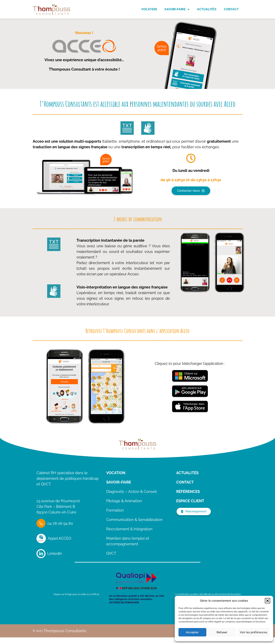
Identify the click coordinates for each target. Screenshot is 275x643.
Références (188, 491)
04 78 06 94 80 (60, 523)
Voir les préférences (253, 632)
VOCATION (115, 473)
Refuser (222, 632)
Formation (115, 510)
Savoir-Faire (175, 9)
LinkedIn (54, 553)
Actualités (206, 9)
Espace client (190, 501)
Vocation (149, 9)
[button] (267, 601)
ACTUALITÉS (187, 473)
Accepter (192, 632)
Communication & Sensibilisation (134, 519)
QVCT (111, 553)
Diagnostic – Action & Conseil (131, 491)
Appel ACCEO (59, 538)
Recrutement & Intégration (129, 529)
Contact (231, 9)
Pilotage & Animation (124, 501)
